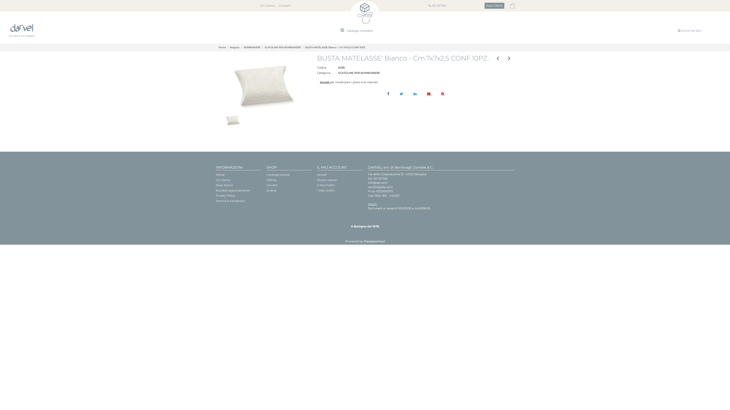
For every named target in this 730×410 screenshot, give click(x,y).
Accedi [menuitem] (322, 175)
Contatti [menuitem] (284, 5)
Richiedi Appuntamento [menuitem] (233, 190)
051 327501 (439, 5)
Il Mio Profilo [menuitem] (326, 185)
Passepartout (374, 241)
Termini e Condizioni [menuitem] (230, 201)
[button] (263, 83)
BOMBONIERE (252, 47)
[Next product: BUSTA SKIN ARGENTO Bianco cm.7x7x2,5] (508, 58)
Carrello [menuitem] (272, 185)
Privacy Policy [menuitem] (225, 195)
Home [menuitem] (220, 175)
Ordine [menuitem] (271, 190)
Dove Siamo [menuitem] (224, 185)
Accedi (325, 82)
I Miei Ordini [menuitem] (325, 190)
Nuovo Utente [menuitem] (327, 180)
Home (222, 47)
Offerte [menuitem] (272, 180)
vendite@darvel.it (380, 187)
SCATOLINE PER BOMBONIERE (283, 47)
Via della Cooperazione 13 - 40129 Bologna (397, 174)
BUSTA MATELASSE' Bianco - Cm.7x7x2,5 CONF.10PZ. (335, 47)
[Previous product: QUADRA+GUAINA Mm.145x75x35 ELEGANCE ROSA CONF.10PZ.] (498, 58)
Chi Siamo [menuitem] (267, 5)
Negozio (235, 47)
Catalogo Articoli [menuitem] (278, 175)
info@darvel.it (377, 182)
